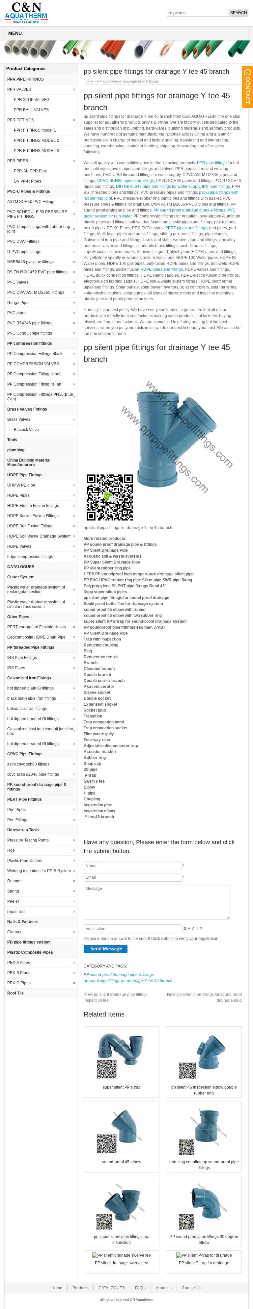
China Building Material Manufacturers (28, 462)
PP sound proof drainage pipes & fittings (189, 210)
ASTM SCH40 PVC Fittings (31, 201)
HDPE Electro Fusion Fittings (33, 505)
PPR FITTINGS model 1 (35, 130)
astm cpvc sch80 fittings (28, 764)
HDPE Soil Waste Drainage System (38, 536)
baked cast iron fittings (27, 708)
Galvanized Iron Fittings (29, 678)
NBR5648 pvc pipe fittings (30, 262)
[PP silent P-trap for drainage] (204, 1255)
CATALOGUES (20, 567)
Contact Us (192, 1288)
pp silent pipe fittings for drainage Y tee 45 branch (128, 980)
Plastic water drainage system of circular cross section (36, 604)
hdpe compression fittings (30, 556)
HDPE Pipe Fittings (24, 475)
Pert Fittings (17, 820)
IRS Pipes (16, 668)
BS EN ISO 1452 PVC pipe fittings (37, 272)
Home (88, 81)
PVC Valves (17, 282)
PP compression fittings (29, 343)
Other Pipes (18, 617)
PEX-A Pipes (18, 962)
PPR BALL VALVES (31, 110)
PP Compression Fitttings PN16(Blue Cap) (40, 396)
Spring (13, 891)
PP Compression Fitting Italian (34, 384)
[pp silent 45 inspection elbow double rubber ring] (204, 1079)
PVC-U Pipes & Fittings (28, 191)
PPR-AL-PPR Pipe (30, 171)
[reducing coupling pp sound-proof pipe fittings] (204, 1154)
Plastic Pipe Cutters (24, 860)
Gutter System (21, 577)
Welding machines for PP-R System (39, 870)
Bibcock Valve (26, 429)
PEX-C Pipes (19, 983)
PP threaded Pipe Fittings (30, 647)
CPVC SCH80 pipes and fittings (125, 180)
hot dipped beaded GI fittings (33, 744)
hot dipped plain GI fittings (30, 688)
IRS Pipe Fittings (22, 657)
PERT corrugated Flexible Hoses (36, 627)
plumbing (15, 450)
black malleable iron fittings (31, 698)
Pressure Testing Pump (28, 840)
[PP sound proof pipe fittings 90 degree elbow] (204, 1229)
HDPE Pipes (18, 495)
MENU (15, 33)
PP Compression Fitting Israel (33, 374)
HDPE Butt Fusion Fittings (30, 526)
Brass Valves (18, 419)
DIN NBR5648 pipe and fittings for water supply (158, 186)
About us (164, 1288)
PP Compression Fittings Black (34, 353)
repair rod (16, 911)
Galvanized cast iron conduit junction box (40, 731)
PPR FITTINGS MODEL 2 (36, 140)
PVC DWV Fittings (23, 241)
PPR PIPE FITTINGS (25, 79)
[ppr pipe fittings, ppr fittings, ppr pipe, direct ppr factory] (26, 22)
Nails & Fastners (23, 921)
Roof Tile (15, 993)
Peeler (13, 901)
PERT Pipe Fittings (24, 799)
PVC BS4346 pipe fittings (29, 323)
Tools (12, 440)
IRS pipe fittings (216, 186)
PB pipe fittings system (29, 942)
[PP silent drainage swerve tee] (121, 1255)
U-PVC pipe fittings (24, 251)
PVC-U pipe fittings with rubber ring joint (38, 229)
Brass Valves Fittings (27, 409)
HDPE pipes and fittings (161, 269)
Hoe (11, 850)
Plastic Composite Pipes (30, 952)
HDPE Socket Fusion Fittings (33, 516)
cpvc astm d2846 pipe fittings (33, 774)
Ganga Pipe (18, 302)
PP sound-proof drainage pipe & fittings (128, 81)
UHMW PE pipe (21, 485)
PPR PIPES (17, 161)
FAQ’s (140, 1288)
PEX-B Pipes (18, 972)
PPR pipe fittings (212, 163)
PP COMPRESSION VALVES (33, 364)
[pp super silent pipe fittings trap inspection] (122, 1229)
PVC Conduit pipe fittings (29, 333)
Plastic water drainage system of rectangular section (36, 589)
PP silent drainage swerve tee (121, 1263)
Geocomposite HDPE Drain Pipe (36, 637)
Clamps (14, 932)
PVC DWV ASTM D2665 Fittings (35, 292)
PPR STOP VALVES (31, 99)
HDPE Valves (19, 546)
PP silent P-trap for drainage (204, 1263)
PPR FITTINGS (20, 120)
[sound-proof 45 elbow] (122, 1154)
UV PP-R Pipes (27, 181)
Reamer (14, 881)
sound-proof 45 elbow (121, 1162)
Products (80, 1288)
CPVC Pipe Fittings (24, 754)
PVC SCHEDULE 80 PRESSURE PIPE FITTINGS (37, 214)
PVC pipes (16, 313)
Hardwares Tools (23, 830)
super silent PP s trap (122, 1087)
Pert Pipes (16, 809)
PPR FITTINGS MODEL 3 (36, 150)
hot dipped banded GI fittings (33, 719)
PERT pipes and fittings (186, 228)
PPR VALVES (19, 89)
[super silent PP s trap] (122, 1079)
